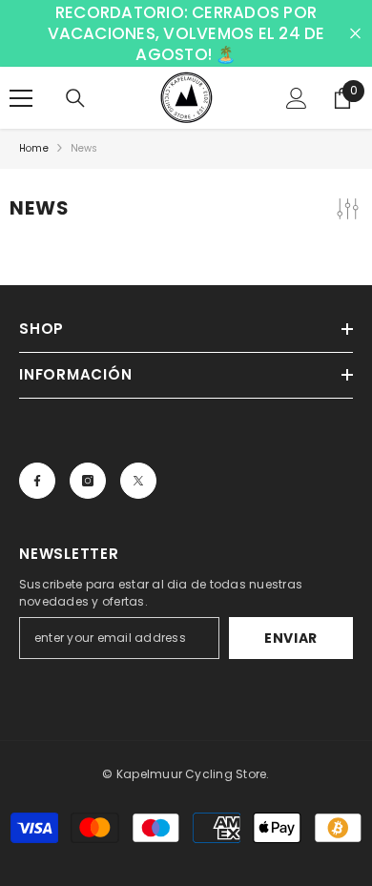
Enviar (291, 638)
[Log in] (296, 98)
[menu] (21, 98)
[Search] (75, 98)
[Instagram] (88, 481)
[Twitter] (138, 481)
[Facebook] (37, 481)
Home (34, 148)
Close (355, 34)
